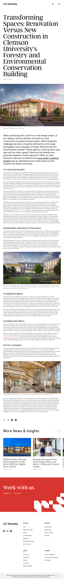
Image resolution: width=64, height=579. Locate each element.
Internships (47, 560)
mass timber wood (37, 350)
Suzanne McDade (20, 210)
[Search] (52, 4)
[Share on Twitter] (8, 420)
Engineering (47, 530)
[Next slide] (59, 431)
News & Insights (27, 566)
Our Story (26, 554)
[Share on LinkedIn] (12, 420)
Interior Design (48, 532)
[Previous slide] (54, 431)
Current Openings (49, 554)
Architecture (48, 527)
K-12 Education (27, 535)
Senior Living (26, 544)
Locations (26, 563)
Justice (25, 532)
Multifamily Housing (28, 541)
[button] (59, 4)
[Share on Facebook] (16, 420)
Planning (46, 535)
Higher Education (28, 530)
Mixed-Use (26, 538)
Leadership (26, 557)
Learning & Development (51, 557)
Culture (25, 560)
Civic (24, 527)
